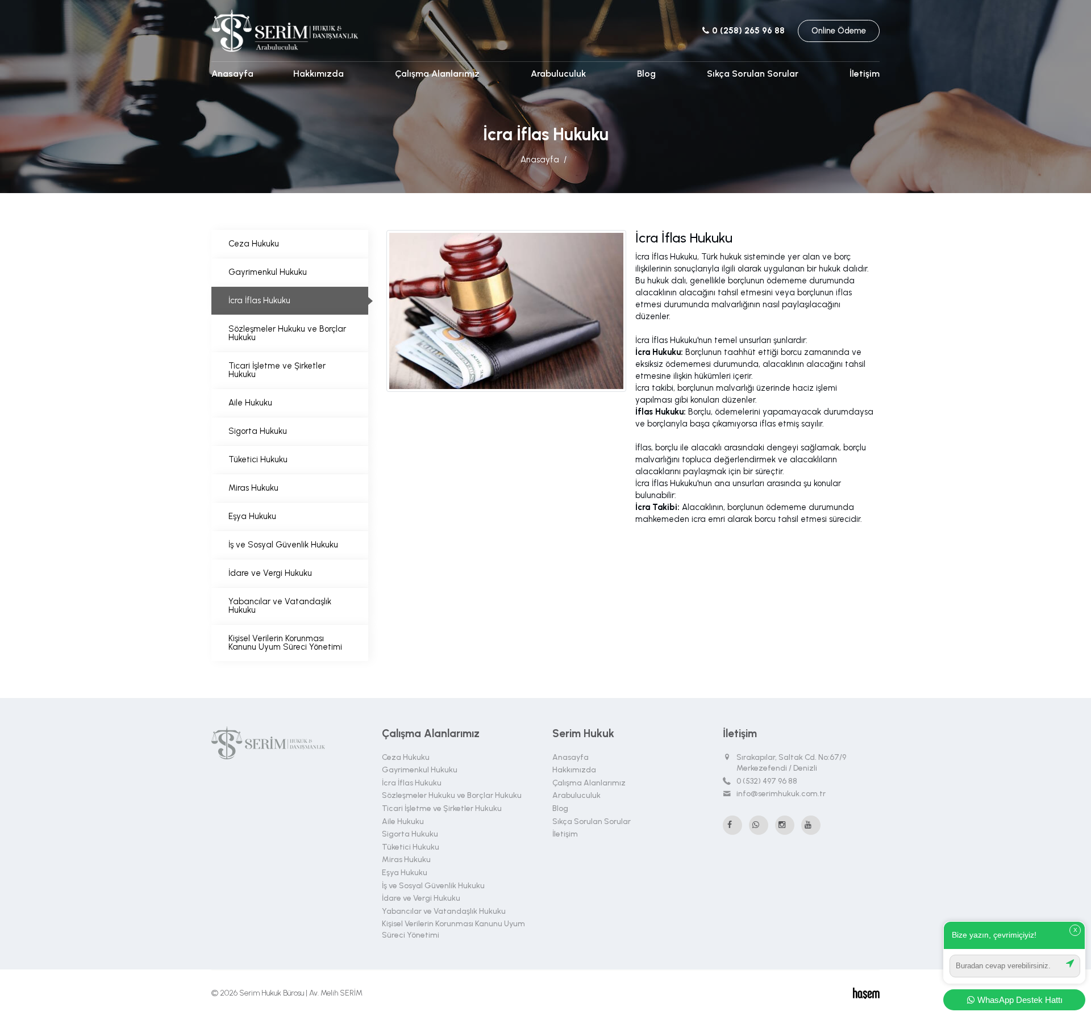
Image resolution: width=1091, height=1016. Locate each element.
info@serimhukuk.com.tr (781, 793)
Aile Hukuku (250, 403)
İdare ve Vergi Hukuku (270, 573)
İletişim (865, 73)
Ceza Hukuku (253, 244)
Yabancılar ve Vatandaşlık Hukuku (279, 605)
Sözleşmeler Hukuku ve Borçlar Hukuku (287, 333)
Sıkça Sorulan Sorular (752, 73)
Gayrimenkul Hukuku (267, 272)
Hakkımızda (318, 73)
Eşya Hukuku (252, 516)
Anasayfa (232, 73)
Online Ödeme (838, 31)
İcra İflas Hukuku (259, 300)
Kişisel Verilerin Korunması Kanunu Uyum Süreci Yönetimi (285, 642)
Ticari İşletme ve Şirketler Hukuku (277, 370)
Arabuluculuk (558, 73)
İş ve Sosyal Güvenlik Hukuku (283, 545)
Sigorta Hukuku (257, 431)
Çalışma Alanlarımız (437, 73)
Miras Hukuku (253, 488)
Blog (646, 73)
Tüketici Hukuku (258, 459)
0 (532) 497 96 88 (766, 781)
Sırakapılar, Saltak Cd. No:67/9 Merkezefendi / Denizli (791, 763)
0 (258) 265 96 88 (747, 31)
